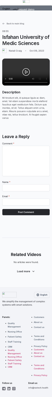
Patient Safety (15, 337)
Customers (39, 317)
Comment (8, 143)
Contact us (39, 327)
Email (6, 196)
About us (38, 322)
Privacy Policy (40, 346)
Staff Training (14, 342)
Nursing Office (15, 331)
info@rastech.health (38, 388)
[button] (26, 72)
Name (6, 182)
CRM (10, 347)
